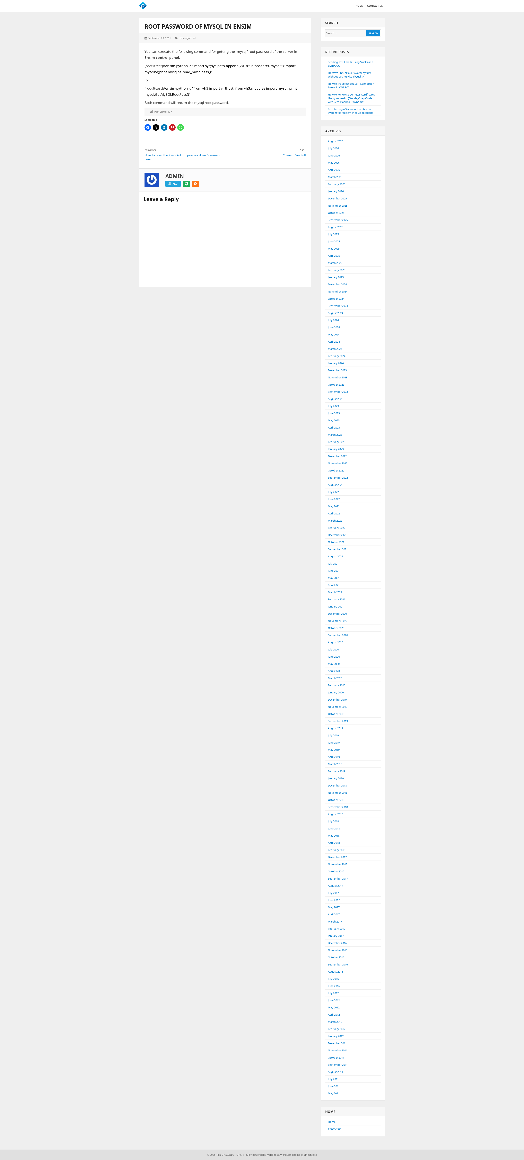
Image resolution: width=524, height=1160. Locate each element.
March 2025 (335, 263)
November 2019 (337, 707)
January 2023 (336, 449)
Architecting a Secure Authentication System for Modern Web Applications (350, 111)
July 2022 (333, 492)
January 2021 (336, 606)
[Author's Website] (186, 184)
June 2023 (334, 413)
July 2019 (333, 735)
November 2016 (337, 950)
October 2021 (336, 542)
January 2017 (336, 936)
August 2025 (335, 227)
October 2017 (336, 871)
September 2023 (338, 392)
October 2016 (336, 957)
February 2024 (336, 356)
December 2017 (337, 857)
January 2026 (336, 191)
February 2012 (336, 1029)
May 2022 (334, 506)
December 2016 (337, 943)
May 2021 (334, 578)
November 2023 (337, 377)
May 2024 (334, 334)
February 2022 (336, 528)
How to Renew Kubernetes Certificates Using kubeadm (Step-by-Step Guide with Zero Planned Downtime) (351, 98)
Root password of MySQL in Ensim (198, 26)
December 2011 (337, 1043)
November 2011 (337, 1050)
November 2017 (337, 864)
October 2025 (336, 213)
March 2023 (335, 435)
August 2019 (335, 728)
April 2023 (334, 427)
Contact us (334, 1129)
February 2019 (336, 771)
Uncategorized (187, 38)
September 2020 (338, 635)
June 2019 (334, 742)
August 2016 (335, 971)
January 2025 (336, 277)
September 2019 (338, 721)
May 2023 (334, 420)
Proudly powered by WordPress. (261, 1155)
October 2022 (336, 470)
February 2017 (336, 928)
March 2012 (335, 1022)
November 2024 (337, 291)
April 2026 (334, 170)
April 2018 (334, 843)
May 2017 (334, 907)
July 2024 (333, 320)
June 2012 (334, 1000)
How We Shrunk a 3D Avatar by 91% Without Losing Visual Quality (350, 74)
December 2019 (337, 699)
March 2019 (335, 764)
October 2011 (336, 1057)
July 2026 (333, 148)
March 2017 (335, 921)
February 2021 (336, 599)
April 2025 (334, 256)
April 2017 (334, 914)
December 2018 (337, 785)
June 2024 (334, 327)
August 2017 (335, 886)
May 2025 (334, 248)
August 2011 (335, 1072)
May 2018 (334, 835)
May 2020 (334, 664)
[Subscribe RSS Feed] (195, 184)
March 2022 (335, 520)
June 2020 (334, 656)
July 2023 (333, 406)
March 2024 (335, 349)
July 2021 (333, 563)
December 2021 (337, 535)
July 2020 (333, 649)
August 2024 (335, 313)
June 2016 (334, 986)
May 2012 (334, 1007)
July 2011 (333, 1079)
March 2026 (335, 177)
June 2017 (334, 900)
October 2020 (336, 628)
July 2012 (333, 993)
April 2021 (334, 585)
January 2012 (336, 1036)
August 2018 (335, 814)
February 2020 (336, 685)
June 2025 (334, 241)
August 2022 (335, 485)
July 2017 (333, 893)
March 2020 (335, 678)
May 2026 (334, 162)
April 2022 (334, 513)
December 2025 (337, 198)
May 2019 (334, 750)
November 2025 (337, 205)
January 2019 (336, 778)
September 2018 (338, 807)
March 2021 (335, 592)
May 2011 (334, 1093)
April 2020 (334, 671)
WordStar (285, 1155)
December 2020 (337, 613)
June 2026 (334, 155)
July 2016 (333, 979)
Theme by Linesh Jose (304, 1155)
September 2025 (338, 220)
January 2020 (336, 692)
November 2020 (337, 621)
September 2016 (338, 964)
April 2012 (334, 1014)
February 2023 (336, 442)
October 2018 (336, 800)
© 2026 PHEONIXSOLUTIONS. (224, 1155)
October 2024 (336, 298)
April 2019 (334, 757)
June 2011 (334, 1086)
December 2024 (337, 284)
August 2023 (335, 399)
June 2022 (334, 499)
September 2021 (338, 549)
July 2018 (333, 821)
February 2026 (336, 184)
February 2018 (336, 850)
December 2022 (337, 456)
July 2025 (333, 234)
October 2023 (336, 384)
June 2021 (334, 571)
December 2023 (337, 370)
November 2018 (337, 792)
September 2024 (338, 306)
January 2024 (336, 363)
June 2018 (334, 828)
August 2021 (335, 556)
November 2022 (337, 463)
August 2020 (335, 642)
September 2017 (338, 878)
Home (331, 1122)
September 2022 (338, 477)
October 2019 (336, 714)
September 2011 (338, 1065)
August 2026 (335, 141)
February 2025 (336, 270)
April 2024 (334, 341)
